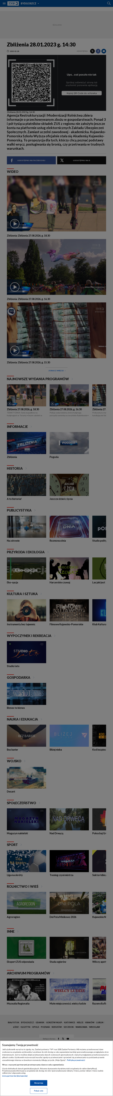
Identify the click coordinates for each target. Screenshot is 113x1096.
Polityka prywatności (76, 1060)
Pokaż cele (38, 1091)
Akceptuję (38, 1083)
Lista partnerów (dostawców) (14, 1076)
